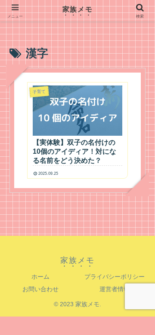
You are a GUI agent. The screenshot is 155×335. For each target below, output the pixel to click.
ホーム (40, 276)
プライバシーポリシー (114, 276)
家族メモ (77, 9)
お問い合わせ (40, 289)
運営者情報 (114, 289)
